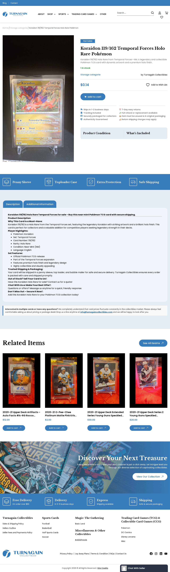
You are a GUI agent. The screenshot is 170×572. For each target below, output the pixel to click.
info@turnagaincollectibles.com (96, 312)
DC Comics (126, 532)
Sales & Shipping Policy (13, 523)
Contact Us (121, 553)
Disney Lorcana (128, 536)
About (41, 14)
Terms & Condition (99, 553)
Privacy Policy (66, 553)
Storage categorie (18, 28)
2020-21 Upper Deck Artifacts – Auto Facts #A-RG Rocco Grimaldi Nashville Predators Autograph (21, 417)
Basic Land (80, 523)
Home (5, 28)
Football (46, 523)
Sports (62, 14)
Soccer (45, 537)
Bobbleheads (81, 540)
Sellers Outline (9, 528)
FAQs (112, 553)
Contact (14, 3)
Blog (5, 3)
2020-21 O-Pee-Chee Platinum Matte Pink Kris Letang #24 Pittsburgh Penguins (60, 417)
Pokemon (125, 528)
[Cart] (166, 12)
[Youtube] (165, 553)
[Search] (152, 13)
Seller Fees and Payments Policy (17, 532)
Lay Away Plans (82, 553)
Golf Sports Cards (50, 532)
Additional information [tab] (39, 204)
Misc (123, 541)
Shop (50, 14)
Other (103, 14)
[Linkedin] (161, 553)
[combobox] (133, 13)
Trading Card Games (83, 14)
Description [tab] (13, 204)
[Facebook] (151, 553)
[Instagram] (156, 553)
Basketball (47, 528)
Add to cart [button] (12, 428)
